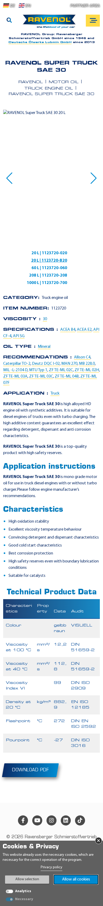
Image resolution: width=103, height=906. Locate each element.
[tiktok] (80, 820)
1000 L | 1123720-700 (47, 283)
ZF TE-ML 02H (86, 370)
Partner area (85, 6)
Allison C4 (82, 357)
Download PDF (30, 770)
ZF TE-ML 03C (41, 376)
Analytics (23, 891)
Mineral (44, 347)
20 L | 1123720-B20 (49, 261)
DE (12, 6)
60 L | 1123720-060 (49, 268)
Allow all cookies (76, 879)
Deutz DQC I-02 (46, 364)
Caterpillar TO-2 (16, 364)
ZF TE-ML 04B (67, 376)
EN (27, 6)
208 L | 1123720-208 (48, 275)
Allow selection (27, 879)
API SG (19, 336)
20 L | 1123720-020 (49, 253)
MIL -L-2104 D (15, 370)
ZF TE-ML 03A (15, 376)
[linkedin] (66, 820)
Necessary (24, 899)
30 (45, 319)
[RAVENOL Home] (50, 23)
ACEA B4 (67, 330)
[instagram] (51, 820)
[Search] (9, 21)
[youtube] (37, 820)
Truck (54, 393)
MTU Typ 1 (38, 370)
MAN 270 (69, 364)
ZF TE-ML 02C (61, 370)
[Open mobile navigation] (93, 21)
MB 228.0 (87, 364)
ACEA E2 (84, 330)
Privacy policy (51, 867)
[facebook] (23, 820)
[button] (9, 178)
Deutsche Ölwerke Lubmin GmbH (40, 42)
